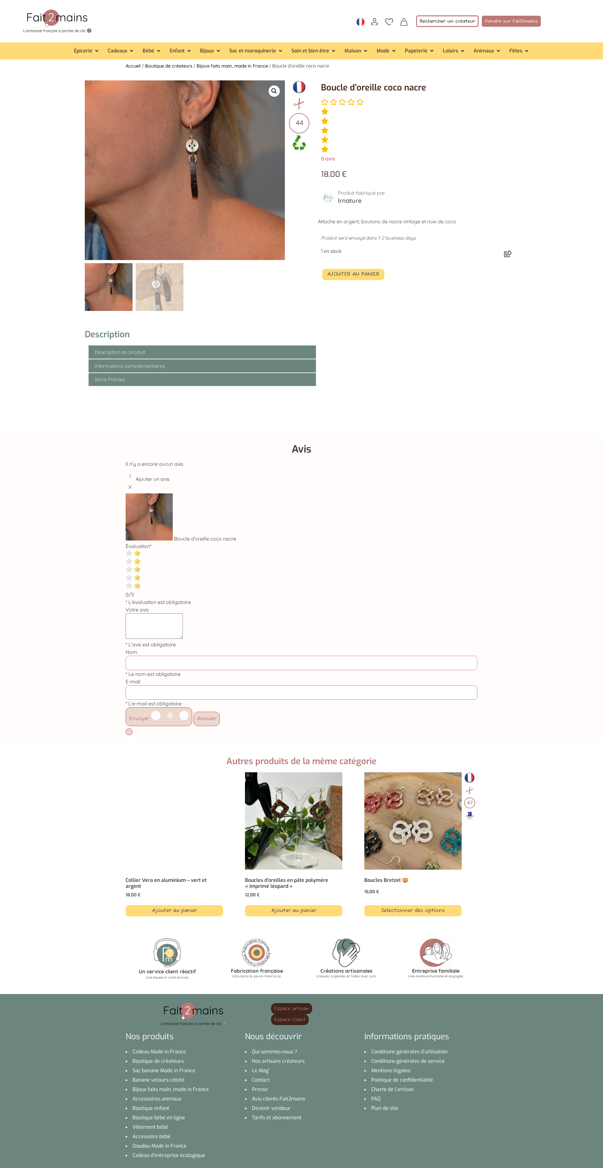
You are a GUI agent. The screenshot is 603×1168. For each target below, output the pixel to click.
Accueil (133, 66)
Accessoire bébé (152, 1136)
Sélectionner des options (413, 911)
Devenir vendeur (271, 1108)
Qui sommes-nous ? (274, 1051)
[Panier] (404, 21)
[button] (87, 51)
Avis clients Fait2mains (278, 1098)
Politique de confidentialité (402, 1080)
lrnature (349, 200)
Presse (260, 1089)
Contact (260, 1080)
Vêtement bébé (150, 1127)
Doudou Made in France (160, 1146)
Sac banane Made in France (164, 1070)
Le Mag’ (260, 1070)
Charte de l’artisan (392, 1089)
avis (328, 158)
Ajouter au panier (353, 274)
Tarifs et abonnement (277, 1117)
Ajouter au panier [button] (174, 911)
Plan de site (384, 1108)
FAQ (376, 1098)
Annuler (206, 719)
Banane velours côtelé (158, 1080)
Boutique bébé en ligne (159, 1117)
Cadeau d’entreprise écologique (169, 1155)
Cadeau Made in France (159, 1051)
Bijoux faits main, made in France (232, 66)
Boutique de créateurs (168, 66)
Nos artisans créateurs (278, 1061)
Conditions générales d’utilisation (409, 1051)
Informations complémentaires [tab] (130, 366)
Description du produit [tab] (120, 352)
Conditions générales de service (408, 1061)
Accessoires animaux (157, 1098)
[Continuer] (129, 731)
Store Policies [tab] (110, 379)
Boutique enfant (151, 1108)
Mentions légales (390, 1070)
